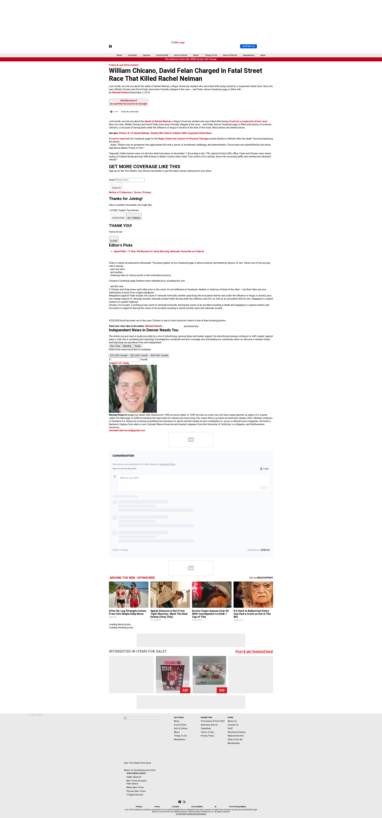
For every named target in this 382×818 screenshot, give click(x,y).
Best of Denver (230, 55)
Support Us (248, 46)
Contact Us (233, 725)
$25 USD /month (139, 355)
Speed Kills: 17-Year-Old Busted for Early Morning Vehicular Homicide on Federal (159, 251)
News (119, 55)
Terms (137, 192)
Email (112, 179)
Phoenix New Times (136, 791)
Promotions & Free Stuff (213, 721)
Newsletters (249, 55)
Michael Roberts (121, 92)
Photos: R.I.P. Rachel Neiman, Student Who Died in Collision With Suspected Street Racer (165, 133)
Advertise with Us (209, 725)
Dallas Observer (134, 777)
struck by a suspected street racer (248, 121)
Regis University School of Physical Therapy (183, 138)
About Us (232, 721)
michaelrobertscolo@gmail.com (127, 430)
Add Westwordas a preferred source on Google (128, 102)
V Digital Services (135, 795)
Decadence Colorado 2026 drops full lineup (191, 59)
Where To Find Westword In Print (139, 770)
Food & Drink (162, 55)
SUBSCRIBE (118, 218)
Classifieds (206, 728)
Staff (230, 728)
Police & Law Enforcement (124, 65)
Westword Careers (237, 732)
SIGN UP (116, 188)
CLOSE (113, 240)
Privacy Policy (207, 736)
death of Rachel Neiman (158, 121)
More (263, 55)
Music (196, 55)
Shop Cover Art (235, 739)
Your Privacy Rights (237, 807)
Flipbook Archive (236, 736)
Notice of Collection (120, 192)
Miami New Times (135, 787)
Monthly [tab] (127, 346)
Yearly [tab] (137, 346)
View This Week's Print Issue (137, 763)
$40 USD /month (159, 355)
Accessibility (196, 807)
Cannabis (132, 55)
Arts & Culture (180, 55)
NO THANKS (133, 218)
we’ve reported (120, 138)
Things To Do (211, 55)
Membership (234, 743)
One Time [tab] (115, 346)
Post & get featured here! (254, 651)
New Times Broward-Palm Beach (137, 782)
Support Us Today (119, 363)
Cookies (175, 807)
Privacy (147, 192)
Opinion (146, 55)
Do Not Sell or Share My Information (191, 814)
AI (215, 807)
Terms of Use (207, 732)
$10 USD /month (118, 355)
